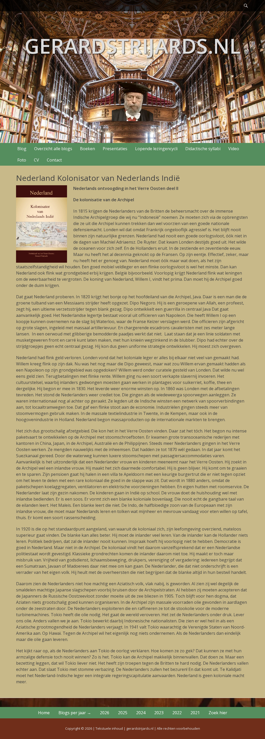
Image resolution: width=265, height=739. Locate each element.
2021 (195, 713)
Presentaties (115, 148)
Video (233, 148)
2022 (177, 713)
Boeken (87, 148)
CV (36, 160)
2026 (104, 713)
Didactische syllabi (202, 148)
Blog (21, 148)
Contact (54, 160)
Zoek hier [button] (218, 713)
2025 (122, 713)
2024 (140, 713)
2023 (159, 713)
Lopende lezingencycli (156, 148)
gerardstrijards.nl (132, 45)
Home (44, 713)
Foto (21, 160)
